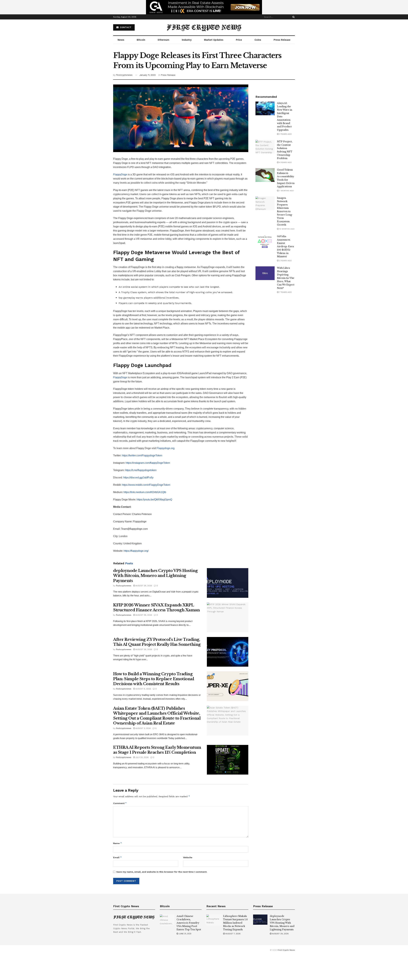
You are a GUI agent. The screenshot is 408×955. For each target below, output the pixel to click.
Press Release (282, 39)
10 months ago (287, 229)
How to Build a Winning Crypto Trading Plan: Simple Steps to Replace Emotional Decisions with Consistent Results (153, 679)
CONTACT (125, 27)
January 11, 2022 (147, 75)
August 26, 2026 (143, 649)
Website (187, 857)
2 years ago (285, 134)
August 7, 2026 (232, 934)
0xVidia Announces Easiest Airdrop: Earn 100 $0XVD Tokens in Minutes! (285, 246)
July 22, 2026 (142, 757)
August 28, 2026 (143, 615)
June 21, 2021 (184, 934)
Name (117, 843)
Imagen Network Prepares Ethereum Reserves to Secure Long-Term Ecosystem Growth (285, 211)
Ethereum (163, 39)
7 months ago (286, 191)
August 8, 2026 (143, 689)
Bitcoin (141, 39)
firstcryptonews (124, 75)
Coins (258, 39)
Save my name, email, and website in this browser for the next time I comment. (161, 872)
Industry (187, 39)
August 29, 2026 (143, 586)
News (121, 39)
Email (117, 857)
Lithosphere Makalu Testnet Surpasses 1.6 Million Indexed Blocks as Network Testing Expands (235, 923)
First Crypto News (286, 950)
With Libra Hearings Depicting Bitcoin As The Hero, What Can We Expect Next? (285, 278)
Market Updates (213, 39)
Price (239, 39)
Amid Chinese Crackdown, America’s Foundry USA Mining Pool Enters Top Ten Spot (189, 923)
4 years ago (285, 162)
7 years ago (285, 292)
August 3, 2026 (143, 728)
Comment (120, 803)
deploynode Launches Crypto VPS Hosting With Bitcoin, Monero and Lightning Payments (155, 575)
